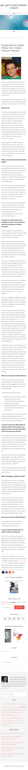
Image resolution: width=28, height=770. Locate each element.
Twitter (14, 569)
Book (25, 704)
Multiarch (20, 718)
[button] (3, 572)
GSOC (21, 715)
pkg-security (14, 720)
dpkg (12, 712)
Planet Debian (5, 651)
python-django (8, 722)
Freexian (7, 715)
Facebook (22, 569)
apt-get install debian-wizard (14, 6)
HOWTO (3, 718)
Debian (23, 707)
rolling (20, 722)
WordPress (9, 725)
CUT (14, 707)
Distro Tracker (5, 712)
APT (18, 704)
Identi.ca (8, 569)
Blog (23, 704)
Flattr (20, 712)
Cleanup (3, 707)
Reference (13, 722)
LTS (13, 718)
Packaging (9, 720)
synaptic (23, 722)
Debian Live (23, 710)
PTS (23, 720)
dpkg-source (16, 712)
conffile (6, 707)
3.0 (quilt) (3, 704)
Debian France (5, 710)
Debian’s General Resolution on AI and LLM (13, 733)
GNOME (17, 715)
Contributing (10, 707)
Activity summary (11, 704)
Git (15, 715)
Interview (9, 718)
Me (16, 718)
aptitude (21, 704)
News (5, 720)
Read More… (5, 688)
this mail (16, 291)
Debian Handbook (14, 710)
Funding (12, 715)
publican (2, 722)
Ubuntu (3, 725)
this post (19, 319)
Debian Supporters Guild (9, 604)
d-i (15, 707)
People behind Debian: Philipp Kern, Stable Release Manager (13, 48)
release (17, 722)
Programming (19, 720)
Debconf (18, 707)
